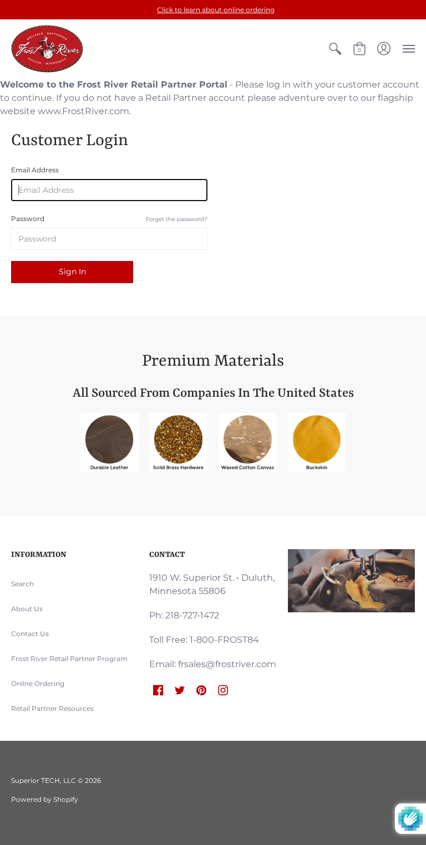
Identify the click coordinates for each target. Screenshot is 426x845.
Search (22, 584)
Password (109, 218)
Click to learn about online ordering (216, 10)
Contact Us (30, 633)
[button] (335, 48)
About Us (27, 609)
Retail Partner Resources (52, 708)
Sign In (72, 271)
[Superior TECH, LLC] (47, 48)
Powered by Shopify (44, 799)
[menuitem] (335, 48)
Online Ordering (37, 683)
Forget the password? (176, 219)
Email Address (35, 170)
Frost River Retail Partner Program (69, 658)
